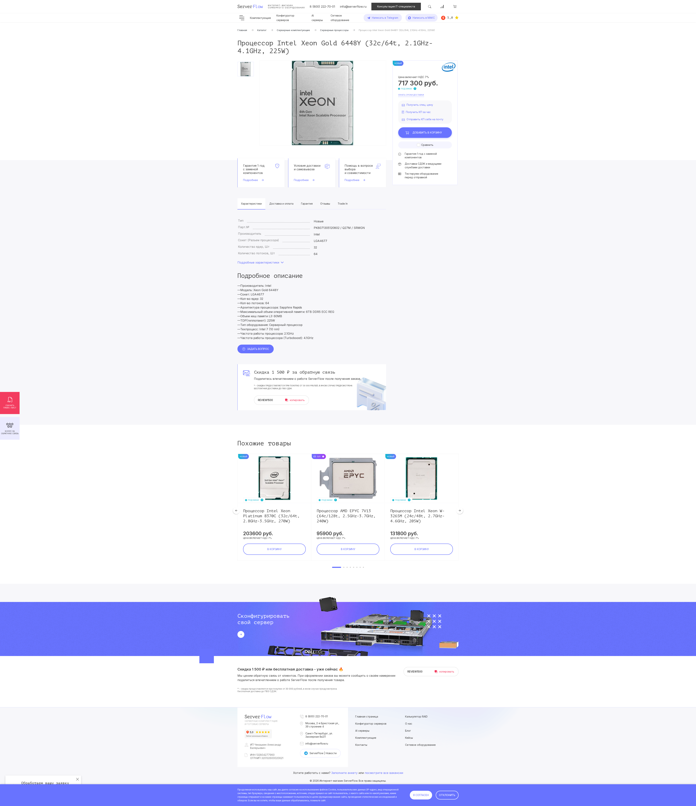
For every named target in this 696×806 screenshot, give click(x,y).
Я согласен (421, 795)
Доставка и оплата (281, 203)
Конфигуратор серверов (370, 723)
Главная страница (366, 716)
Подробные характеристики (258, 262)
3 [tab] (347, 567)
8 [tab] (363, 567)
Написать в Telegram (385, 17)
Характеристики (251, 203)
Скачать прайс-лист (9, 406)
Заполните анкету (344, 773)
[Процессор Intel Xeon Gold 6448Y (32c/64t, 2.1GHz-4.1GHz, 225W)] (322, 103)
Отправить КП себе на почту (425, 119)
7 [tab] (360, 567)
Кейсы (409, 737)
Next (459, 510)
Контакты (361, 744)
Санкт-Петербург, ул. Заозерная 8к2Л (319, 735)
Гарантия (307, 203)
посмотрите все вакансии (384, 773)
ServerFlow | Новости (323, 753)
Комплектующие (260, 17)
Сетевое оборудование (420, 744)
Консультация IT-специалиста (396, 6)
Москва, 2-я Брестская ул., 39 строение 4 (322, 725)
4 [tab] (350, 567)
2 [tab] (343, 567)
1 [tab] (336, 567)
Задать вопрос (258, 348)
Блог (408, 730)
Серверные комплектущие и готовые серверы (261, 722)
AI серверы (362, 730)
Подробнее (250, 180)
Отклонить (447, 795)
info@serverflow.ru (353, 6)
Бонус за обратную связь (9, 432)
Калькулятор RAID (416, 716)
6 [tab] (356, 567)
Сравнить (427, 144)
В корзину (427, 132)
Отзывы (325, 203)
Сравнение (442, 6)
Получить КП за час (418, 112)
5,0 (450, 17)
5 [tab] (353, 567)
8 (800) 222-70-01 (322, 6)
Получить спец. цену (420, 104)
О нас (408, 723)
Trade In (343, 203)
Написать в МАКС (424, 17)
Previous (236, 510)
